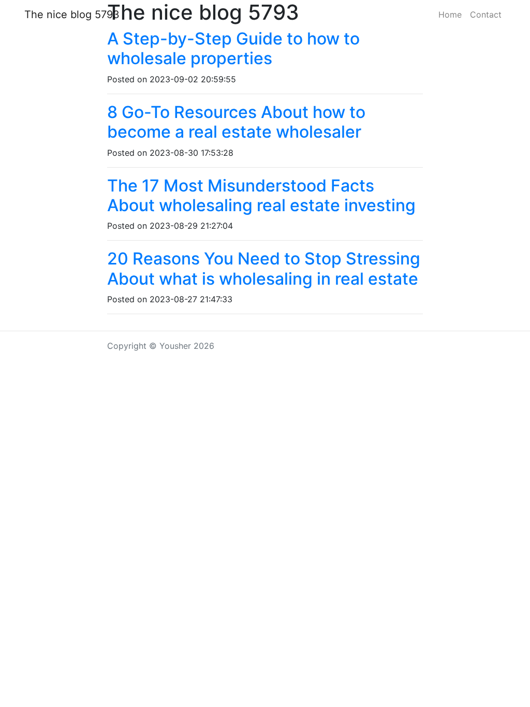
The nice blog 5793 (72, 14)
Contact (486, 14)
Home (450, 14)
